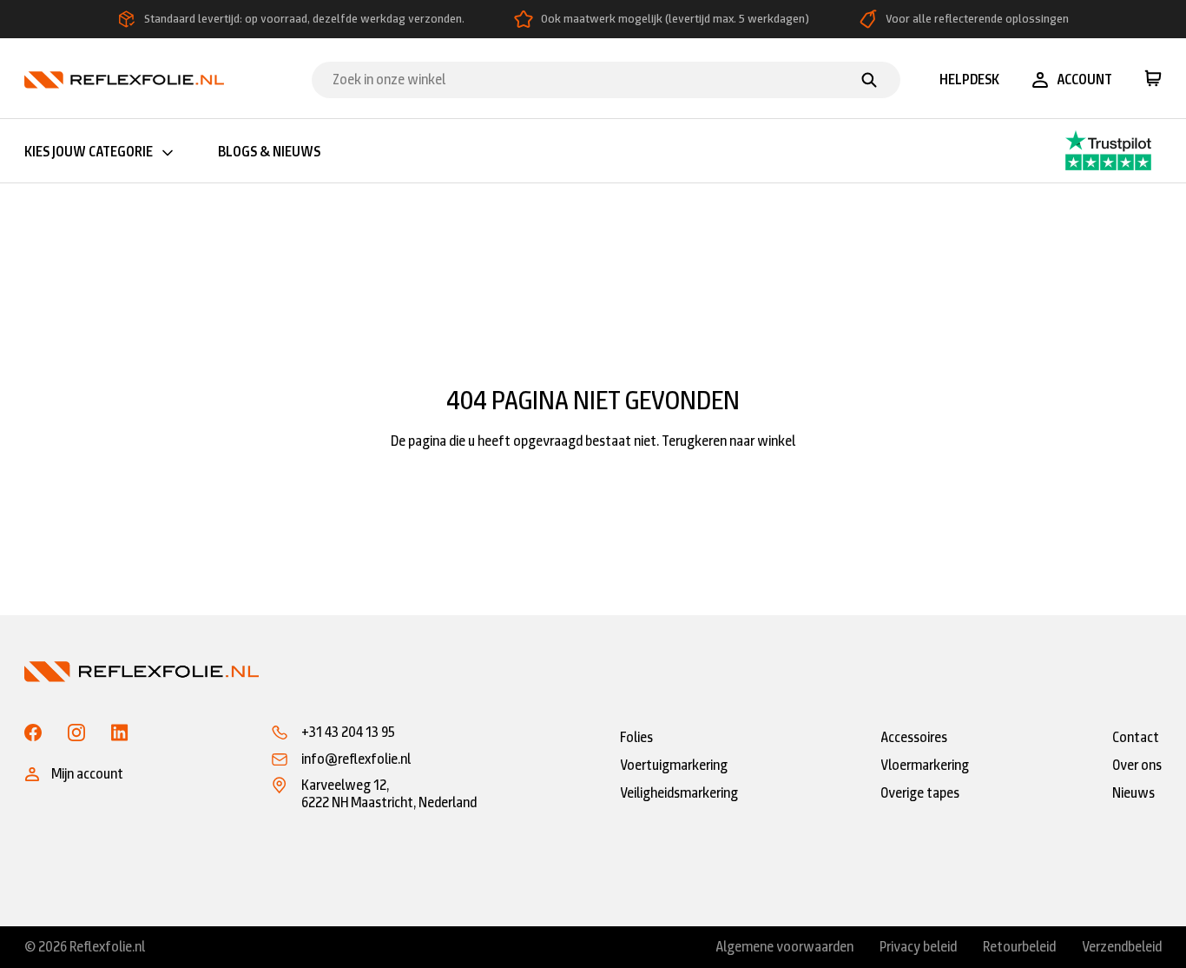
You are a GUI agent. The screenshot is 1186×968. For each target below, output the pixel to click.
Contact (1135, 737)
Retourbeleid (1019, 947)
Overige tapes (919, 793)
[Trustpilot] (1075, 150)
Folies (636, 737)
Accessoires (913, 737)
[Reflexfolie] (124, 79)
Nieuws (1133, 793)
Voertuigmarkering (674, 765)
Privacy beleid (918, 947)
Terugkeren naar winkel (728, 441)
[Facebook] (33, 732)
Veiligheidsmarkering (679, 793)
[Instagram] (76, 732)
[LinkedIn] (119, 732)
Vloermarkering (924, 765)
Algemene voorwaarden (784, 947)
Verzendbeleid (1122, 947)
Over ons (1137, 765)
